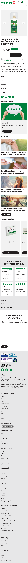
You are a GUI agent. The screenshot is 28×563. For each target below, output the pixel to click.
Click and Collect (5, 550)
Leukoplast (4, 483)
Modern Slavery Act (6, 515)
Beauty (3, 398)
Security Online (5, 518)
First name (4, 328)
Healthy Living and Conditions (8, 533)
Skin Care (3, 413)
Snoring (3, 456)
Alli (2, 471)
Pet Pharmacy (4, 406)
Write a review (7, 131)
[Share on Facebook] (2, 97)
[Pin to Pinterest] (9, 97)
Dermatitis (3, 446)
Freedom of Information (7, 523)
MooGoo (3, 488)
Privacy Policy (4, 511)
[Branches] (18, 2)
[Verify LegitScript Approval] (15, 360)
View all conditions (6, 463)
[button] (26, 2)
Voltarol (3, 498)
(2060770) (3, 375)
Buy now (10, 253)
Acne (2, 433)
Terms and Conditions (6, 513)
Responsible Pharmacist (7, 560)
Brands (7, 46)
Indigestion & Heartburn (7, 451)
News (2, 545)
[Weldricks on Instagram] (6, 369)
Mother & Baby (5, 403)
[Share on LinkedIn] (6, 97)
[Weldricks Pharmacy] (8, 2)
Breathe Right (4, 476)
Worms (3, 460)
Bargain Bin (4, 396)
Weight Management (6, 423)
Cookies (3, 508)
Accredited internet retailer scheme (16, 381)
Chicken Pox (4, 438)
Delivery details (7, 60)
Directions (3, 84)
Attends (3, 473)
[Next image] (23, 23)
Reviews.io (21, 302)
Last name (3, 334)
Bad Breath (3, 436)
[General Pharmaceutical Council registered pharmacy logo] (13, 355)
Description (4, 76)
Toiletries (3, 416)
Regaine (3, 493)
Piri (2, 490)
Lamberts (3, 481)
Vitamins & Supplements (7, 421)
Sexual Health (4, 411)
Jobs (2, 558)
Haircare (3, 401)
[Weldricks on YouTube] (11, 369)
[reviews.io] (6, 307)
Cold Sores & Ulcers (6, 441)
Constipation (4, 443)
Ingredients (4, 92)
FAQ (2, 80)
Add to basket (15, 55)
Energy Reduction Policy (7, 530)
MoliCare (3, 486)
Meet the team (4, 543)
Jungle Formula (14, 46)
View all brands (5, 501)
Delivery (3, 548)
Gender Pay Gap (5, 525)
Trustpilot (3, 303)
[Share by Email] (13, 97)
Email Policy (4, 553)
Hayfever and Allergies (6, 448)
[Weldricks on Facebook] (2, 369)
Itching (3, 453)
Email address (4, 340)
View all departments (6, 426)
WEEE (2, 555)
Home (2, 46)
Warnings (3, 88)
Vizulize (3, 495)
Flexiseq (3, 478)
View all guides (6, 214)
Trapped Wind (4, 458)
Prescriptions (4, 408)
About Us (3, 540)
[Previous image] (4, 23)
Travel (2, 418)
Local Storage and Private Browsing (10, 520)
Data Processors (5, 528)
